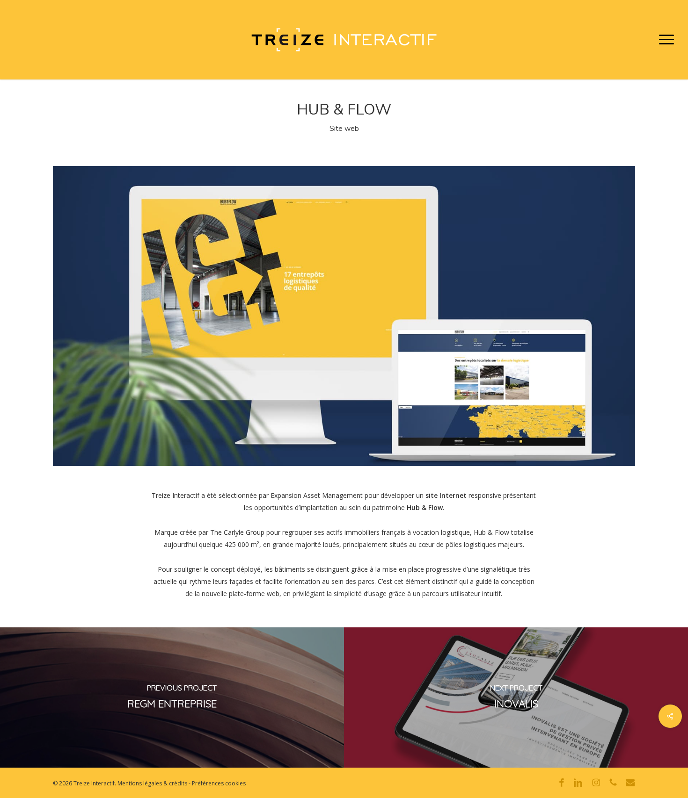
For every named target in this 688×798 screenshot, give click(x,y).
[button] (667, 39)
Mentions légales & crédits (152, 783)
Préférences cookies (219, 783)
